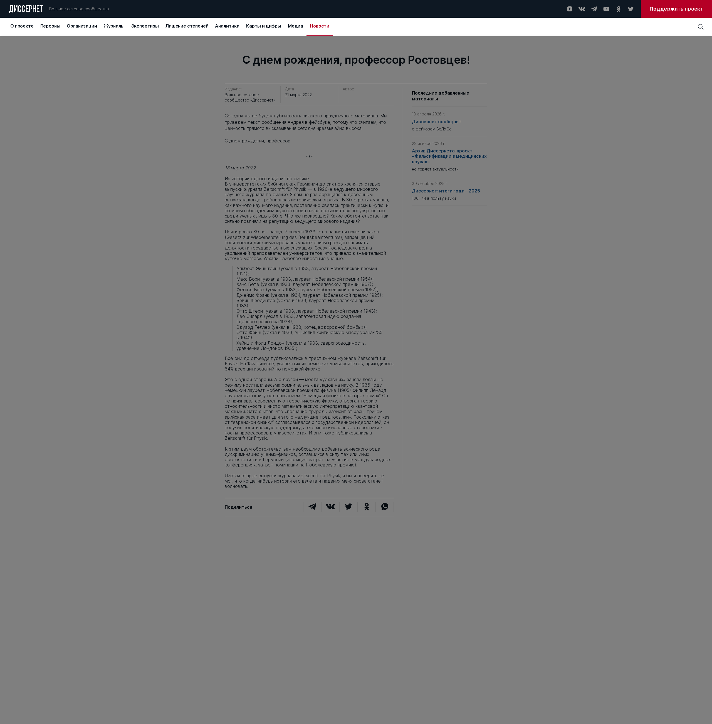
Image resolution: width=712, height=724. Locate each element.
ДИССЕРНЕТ (26, 9)
